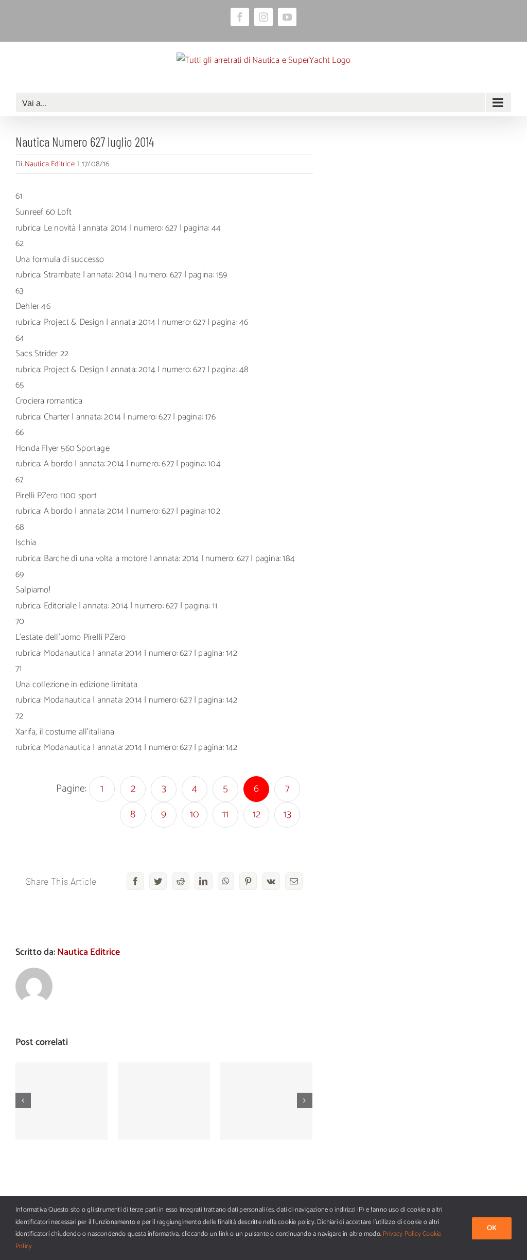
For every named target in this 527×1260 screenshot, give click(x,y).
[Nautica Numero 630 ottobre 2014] (266, 1101)
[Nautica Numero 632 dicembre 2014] (61, 1101)
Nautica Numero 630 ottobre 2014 (266, 1086)
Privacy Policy (402, 1234)
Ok (492, 1228)
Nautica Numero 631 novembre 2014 (164, 1081)
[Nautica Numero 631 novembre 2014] (164, 1101)
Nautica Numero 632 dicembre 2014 (61, 1081)
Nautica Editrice (50, 163)
